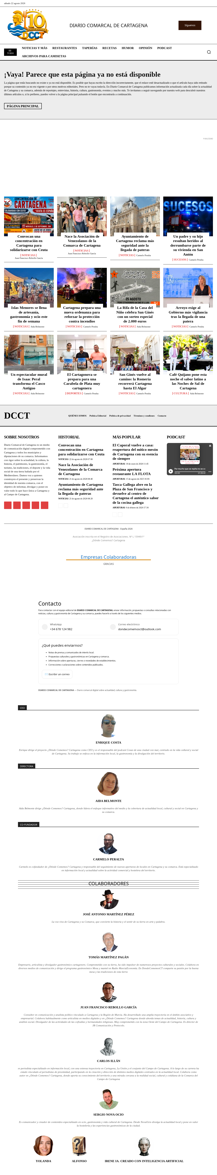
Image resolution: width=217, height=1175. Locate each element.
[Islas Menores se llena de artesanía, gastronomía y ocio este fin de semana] (29, 288)
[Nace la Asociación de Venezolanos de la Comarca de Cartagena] (82, 216)
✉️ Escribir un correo (57, 674)
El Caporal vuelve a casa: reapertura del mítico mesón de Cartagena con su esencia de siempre (135, 452)
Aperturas (119, 463)
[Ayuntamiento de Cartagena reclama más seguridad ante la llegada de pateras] (135, 216)
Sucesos (180, 259)
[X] (26, 505)
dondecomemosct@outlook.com (139, 629)
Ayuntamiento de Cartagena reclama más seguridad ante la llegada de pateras (135, 243)
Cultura (180, 393)
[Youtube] (44, 505)
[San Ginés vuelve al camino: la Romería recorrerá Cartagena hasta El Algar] (135, 354)
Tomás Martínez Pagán (108, 957)
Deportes (74, 393)
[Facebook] (8, 505)
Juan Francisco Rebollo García (29, 258)
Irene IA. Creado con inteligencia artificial (144, 1161)
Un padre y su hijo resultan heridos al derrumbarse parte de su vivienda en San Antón (188, 245)
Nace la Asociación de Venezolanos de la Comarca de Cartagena (82, 240)
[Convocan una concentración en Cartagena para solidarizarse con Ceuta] (29, 216)
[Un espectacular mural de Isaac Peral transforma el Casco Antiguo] (29, 354)
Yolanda (43, 1161)
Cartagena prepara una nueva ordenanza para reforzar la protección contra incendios (82, 314)
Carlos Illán (108, 1061)
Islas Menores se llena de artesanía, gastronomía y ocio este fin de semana (28, 314)
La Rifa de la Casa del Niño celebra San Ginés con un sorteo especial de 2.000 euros (135, 314)
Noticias (28, 255)
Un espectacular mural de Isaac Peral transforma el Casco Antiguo (29, 381)
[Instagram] (17, 505)
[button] (209, 52)
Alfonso (79, 1161)
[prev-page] (60, 505)
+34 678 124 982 (61, 629)
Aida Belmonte (37, 326)
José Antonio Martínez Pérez (108, 914)
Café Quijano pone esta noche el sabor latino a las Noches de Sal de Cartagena (188, 381)
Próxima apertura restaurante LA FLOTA (132, 471)
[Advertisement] (106, 164)
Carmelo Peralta (143, 255)
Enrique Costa (108, 742)
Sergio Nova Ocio (108, 1114)
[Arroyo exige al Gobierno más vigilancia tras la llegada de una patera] (188, 288)
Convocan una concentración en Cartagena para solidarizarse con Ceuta (29, 243)
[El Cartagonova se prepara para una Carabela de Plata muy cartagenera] (82, 354)
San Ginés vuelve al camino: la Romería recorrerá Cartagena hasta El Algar (135, 381)
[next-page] (66, 505)
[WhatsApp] (35, 505)
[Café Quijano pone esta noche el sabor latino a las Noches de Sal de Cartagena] (188, 354)
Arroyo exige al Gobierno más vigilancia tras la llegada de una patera (188, 314)
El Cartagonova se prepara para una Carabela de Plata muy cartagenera (82, 381)
